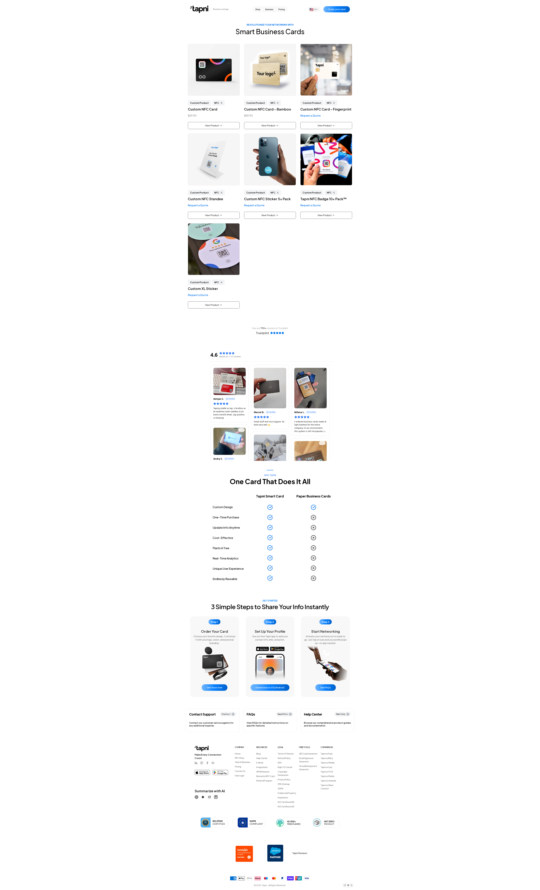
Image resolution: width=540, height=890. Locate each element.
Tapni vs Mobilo (327, 776)
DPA (280, 762)
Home (237, 753)
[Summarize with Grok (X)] (209, 797)
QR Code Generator (308, 753)
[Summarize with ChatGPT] (196, 797)
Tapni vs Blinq (327, 758)
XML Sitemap (284, 784)
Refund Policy (284, 758)
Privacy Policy (284, 779)
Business (269, 9)
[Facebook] (207, 762)
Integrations (262, 767)
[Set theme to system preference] (344, 885)
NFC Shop (239, 758)
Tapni (264, 885)
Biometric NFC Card (265, 776)
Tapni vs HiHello (328, 762)
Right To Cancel (285, 767)
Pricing (281, 9)
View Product (212, 125)
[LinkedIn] (196, 762)
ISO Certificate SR (286, 806)
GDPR (280, 788)
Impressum (283, 797)
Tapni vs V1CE (327, 771)
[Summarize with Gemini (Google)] (203, 797)
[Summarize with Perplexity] (216, 797)
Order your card (336, 9)
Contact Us (240, 771)
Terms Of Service (285, 753)
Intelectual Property (287, 793)
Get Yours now (214, 687)
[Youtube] (213, 762)
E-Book (259, 762)
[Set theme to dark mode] (351, 885)
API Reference (262, 771)
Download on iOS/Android (270, 687)
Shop (257, 9)
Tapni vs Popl (326, 753)
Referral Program (264, 780)
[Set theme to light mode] (348, 885)
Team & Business (242, 762)
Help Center (261, 758)
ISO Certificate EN (286, 802)
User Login (239, 775)
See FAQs (325, 687)
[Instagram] (201, 762)
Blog (258, 753)
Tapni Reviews (299, 853)
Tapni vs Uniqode (328, 780)
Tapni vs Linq (326, 767)
